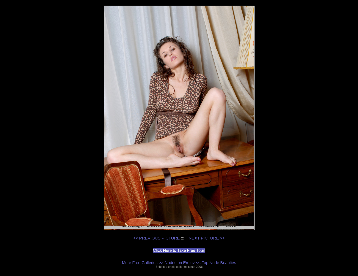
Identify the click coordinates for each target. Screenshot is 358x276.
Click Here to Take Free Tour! (179, 250)
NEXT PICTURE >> (207, 238)
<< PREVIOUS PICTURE (156, 238)
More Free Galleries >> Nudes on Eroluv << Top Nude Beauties (179, 262)
